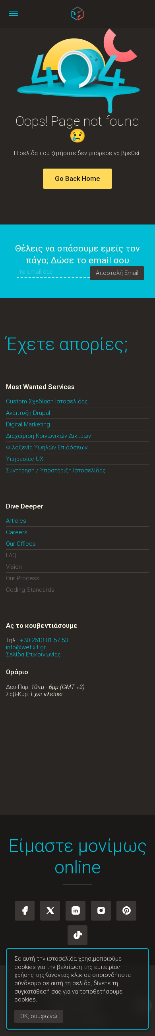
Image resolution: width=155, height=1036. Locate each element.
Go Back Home (77, 178)
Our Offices (21, 543)
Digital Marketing (28, 424)
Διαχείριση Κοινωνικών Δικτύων (48, 435)
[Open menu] (13, 13)
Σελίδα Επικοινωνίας (33, 654)
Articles (16, 520)
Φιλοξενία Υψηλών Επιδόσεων (46, 447)
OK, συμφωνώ (38, 1016)
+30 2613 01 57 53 (44, 640)
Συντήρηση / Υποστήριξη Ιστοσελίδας (56, 470)
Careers (16, 532)
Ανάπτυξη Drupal (28, 412)
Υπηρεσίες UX (24, 458)
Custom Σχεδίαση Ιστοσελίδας (47, 401)
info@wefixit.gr (26, 647)
